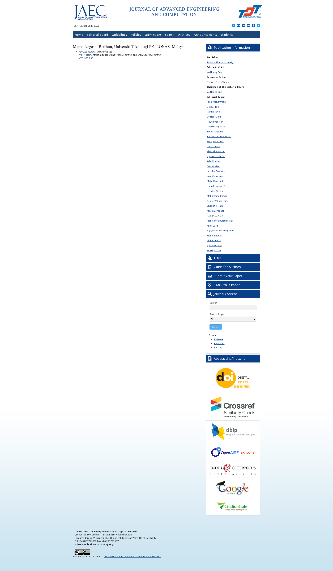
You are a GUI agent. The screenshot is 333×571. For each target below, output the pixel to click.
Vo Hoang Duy (214, 72)
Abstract (83, 58)
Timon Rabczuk (215, 131)
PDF (91, 58)
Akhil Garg (212, 225)
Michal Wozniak (215, 181)
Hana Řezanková (216, 186)
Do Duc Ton (213, 106)
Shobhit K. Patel (215, 205)
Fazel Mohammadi (216, 101)
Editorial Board (97, 34)
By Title (218, 347)
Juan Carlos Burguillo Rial (220, 220)
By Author (219, 343)
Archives (184, 34)
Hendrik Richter (215, 191)
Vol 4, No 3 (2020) (87, 51)
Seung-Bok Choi (215, 141)
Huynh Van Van (215, 121)
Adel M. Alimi (213, 161)
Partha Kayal (213, 111)
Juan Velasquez (215, 176)
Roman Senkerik (215, 215)
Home (79, 34)
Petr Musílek (213, 166)
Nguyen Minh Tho (216, 156)
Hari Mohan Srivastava (219, 136)
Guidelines (119, 34)
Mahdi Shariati (214, 235)
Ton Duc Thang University (220, 62)
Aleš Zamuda (214, 240)
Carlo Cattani (213, 146)
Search (169, 34)
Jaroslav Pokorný (216, 171)
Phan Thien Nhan (216, 151)
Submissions (152, 34)
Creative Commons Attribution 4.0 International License (132, 556)
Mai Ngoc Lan (214, 250)
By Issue (218, 339)
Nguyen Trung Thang (218, 82)
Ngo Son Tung (214, 245)
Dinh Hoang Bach (216, 126)
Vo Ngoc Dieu (214, 116)
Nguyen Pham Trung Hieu (220, 230)
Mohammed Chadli (217, 195)
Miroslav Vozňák (215, 210)
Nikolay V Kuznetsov (217, 200)
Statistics (227, 34)
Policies (136, 34)
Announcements (205, 34)
